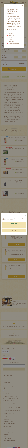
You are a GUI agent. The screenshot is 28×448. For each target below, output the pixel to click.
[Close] (25, 215)
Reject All (14, 230)
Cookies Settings (14, 223)
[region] (14, 224)
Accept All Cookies (14, 226)
